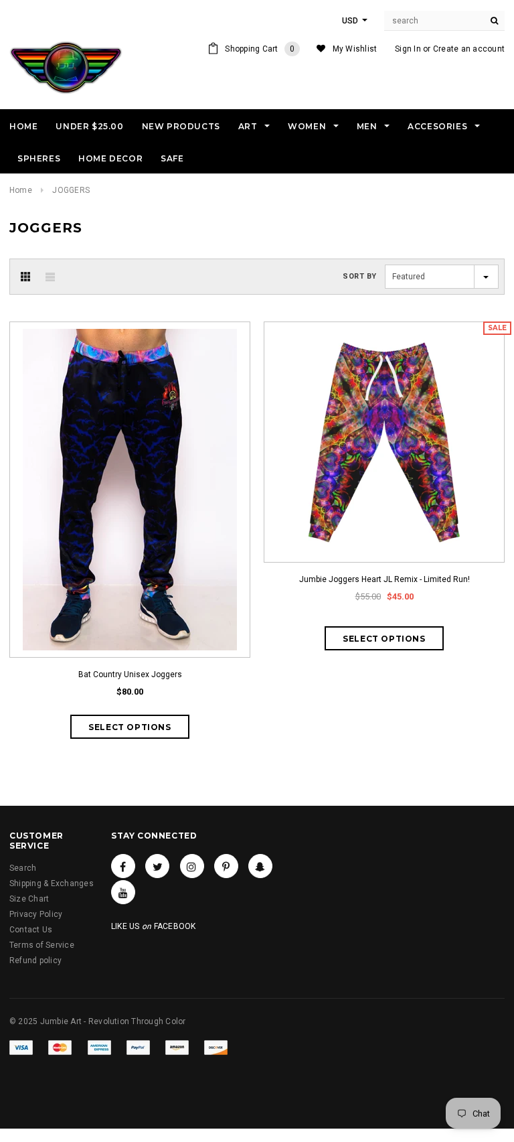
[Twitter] (157, 866)
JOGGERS (71, 190)
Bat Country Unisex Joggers (130, 674)
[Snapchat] (260, 866)
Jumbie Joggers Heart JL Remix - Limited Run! (384, 579)
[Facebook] (123, 866)
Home (20, 190)
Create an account (469, 49)
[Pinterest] (226, 866)
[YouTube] (123, 892)
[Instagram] (192, 866)
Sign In (408, 49)
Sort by (360, 276)
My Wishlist (355, 49)
